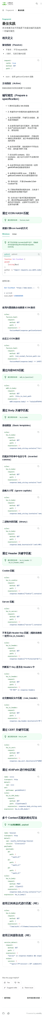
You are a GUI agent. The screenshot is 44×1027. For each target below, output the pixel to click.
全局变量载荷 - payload (20, 824)
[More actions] (41, 3)
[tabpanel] (22, 270)
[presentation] (22, 265)
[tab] (6, 233)
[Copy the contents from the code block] (38, 60)
